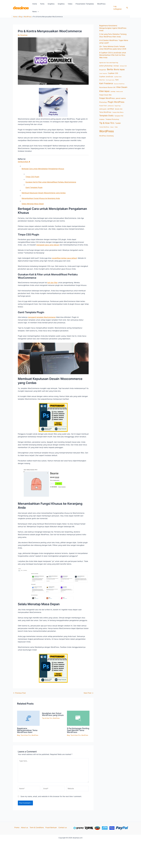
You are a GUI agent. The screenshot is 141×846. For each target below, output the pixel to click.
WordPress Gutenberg (106, 136)
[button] (127, 8)
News (34, 12)
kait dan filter (52, 283)
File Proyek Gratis (110, 80)
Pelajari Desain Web (105, 95)
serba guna (102, 109)
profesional (111, 105)
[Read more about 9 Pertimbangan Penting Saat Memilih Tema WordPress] (78, 718)
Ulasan (112, 127)
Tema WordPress (105, 112)
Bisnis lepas (119, 69)
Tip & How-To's (106, 123)
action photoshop (106, 66)
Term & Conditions (37, 827)
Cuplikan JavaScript (106, 76)
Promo (16, 827)
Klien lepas (104, 91)
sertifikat (110, 109)
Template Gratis (106, 115)
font (116, 80)
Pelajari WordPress (107, 98)
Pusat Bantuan (51, 827)
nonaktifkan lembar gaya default (64, 258)
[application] (38, 11)
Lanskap (112, 91)
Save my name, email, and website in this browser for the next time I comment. (51, 796)
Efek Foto (102, 80)
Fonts (42, 4)
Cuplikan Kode (118, 76)
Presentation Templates (85, 4)
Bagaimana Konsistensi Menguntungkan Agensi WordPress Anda (112, 28)
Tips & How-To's (26, 735)
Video (70, 4)
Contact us (62, 827)
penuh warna (121, 98)
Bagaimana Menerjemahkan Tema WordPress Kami (27, 730)
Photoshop (103, 102)
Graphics (51, 4)
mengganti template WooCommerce (42, 317)
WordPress (101, 4)
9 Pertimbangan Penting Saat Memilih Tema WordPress (78, 730)
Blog (18, 735)
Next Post (88, 693)
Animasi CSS (123, 66)
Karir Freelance (106, 83)
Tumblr (118, 123)
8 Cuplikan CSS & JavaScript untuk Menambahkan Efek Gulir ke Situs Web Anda (112, 55)
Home (34, 4)
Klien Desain (121, 87)
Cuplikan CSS (113, 73)
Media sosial (119, 91)
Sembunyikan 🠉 (24, 162)
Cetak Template (103, 73)
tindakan (102, 119)
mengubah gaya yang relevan (47, 245)
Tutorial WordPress (104, 127)
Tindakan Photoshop (112, 119)
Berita (110, 69)
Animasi (116, 66)
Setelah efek (118, 109)
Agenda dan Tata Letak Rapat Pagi (108, 62)
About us (24, 827)
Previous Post (19, 693)
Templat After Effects (117, 112)
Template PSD (118, 116)
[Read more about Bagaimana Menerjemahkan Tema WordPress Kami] (28, 718)
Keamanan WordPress (119, 83)
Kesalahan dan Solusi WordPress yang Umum (53, 714)
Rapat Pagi (117, 105)
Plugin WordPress (116, 102)
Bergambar (102, 69)
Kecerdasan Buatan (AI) (107, 87)
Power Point (103, 105)
